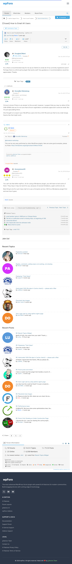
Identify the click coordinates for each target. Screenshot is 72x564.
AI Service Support (8, 527)
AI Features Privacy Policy (10, 547)
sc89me (20, 290)
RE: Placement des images (24, 394)
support (20, 278)
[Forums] (4, 18)
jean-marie (21, 302)
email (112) (16, 229)
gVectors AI (6, 508)
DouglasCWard (20, 53)
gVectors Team (17, 154)
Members (27, 13)
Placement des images (23, 300)
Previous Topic (53, 207)
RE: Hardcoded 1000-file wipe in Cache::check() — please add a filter (37, 357)
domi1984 (20, 315)
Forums (6, 13)
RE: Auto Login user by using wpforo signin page (31, 382)
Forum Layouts (7, 504)
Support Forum (7, 524)
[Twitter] (4, 491)
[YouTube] (8, 491)
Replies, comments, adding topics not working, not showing (34, 264)
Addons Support (7, 531)
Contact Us (5, 544)
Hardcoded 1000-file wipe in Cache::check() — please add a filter (36, 288)
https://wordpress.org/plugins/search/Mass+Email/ (26, 145)
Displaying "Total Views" (23, 276)
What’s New (16, 13)
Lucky (19, 337)
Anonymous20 (20, 169)
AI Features (5, 501)
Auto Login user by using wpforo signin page (29, 313)
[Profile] (6, 64)
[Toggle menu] (68, 3)
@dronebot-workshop (11, 140)
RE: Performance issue (23, 406)
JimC (21, 455)
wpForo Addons (7, 511)
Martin (16, 35)
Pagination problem (22, 252)
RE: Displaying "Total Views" (24, 345)
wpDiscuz (13, 155)
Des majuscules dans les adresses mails (18, 222)
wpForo (8, 155)
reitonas (20, 253)
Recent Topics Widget (42, 455)
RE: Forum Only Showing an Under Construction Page (32, 418)
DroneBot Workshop (22, 91)
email (28, 81)
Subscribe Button (11, 220)
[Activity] (7, 64)
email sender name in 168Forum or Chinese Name (21, 216)
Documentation (7, 521)
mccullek (20, 422)
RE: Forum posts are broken (24, 369)
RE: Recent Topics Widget (24, 333)
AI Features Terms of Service (11, 551)
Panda (19, 265)
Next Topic (63, 207)
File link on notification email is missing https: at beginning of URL (26, 218)
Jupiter (20, 373)
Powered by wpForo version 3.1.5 (61, 469)
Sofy (19, 398)
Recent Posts (38, 13)
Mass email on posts (14, 224)
